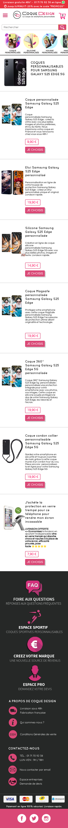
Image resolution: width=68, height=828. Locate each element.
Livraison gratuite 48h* (17, 2)
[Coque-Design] (34, 15)
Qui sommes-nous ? (32, 722)
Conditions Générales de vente (38, 734)
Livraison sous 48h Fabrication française (33, 710)
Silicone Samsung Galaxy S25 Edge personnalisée (39, 231)
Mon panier (62, 17)
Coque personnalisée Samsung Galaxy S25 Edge (42, 103)
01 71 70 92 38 (47, 2)
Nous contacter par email (35, 769)
